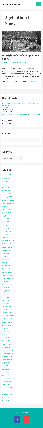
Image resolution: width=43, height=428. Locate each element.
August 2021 (6, 363)
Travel (6, 119)
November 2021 (7, 353)
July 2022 (5, 328)
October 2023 (7, 281)
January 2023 (7, 310)
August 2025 (6, 213)
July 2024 (5, 253)
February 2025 (7, 231)
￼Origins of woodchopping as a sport (20, 57)
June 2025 (6, 219)
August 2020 (6, 400)
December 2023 (8, 275)
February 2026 (7, 194)
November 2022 (8, 316)
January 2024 (7, 272)
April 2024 (5, 263)
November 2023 (8, 278)
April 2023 (5, 300)
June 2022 (6, 331)
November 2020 (8, 391)
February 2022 (7, 344)
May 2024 (5, 259)
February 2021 (7, 382)
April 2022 (5, 338)
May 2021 (5, 372)
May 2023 (5, 297)
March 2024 (6, 266)
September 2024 (8, 247)
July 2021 (5, 366)
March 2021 (6, 378)
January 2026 (7, 197)
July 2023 (5, 291)
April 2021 (5, 375)
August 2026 (6, 175)
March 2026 (6, 191)
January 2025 (7, 234)
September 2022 (8, 322)
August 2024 (6, 250)
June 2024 (6, 256)
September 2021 (8, 360)
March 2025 (6, 228)
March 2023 (6, 303)
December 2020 (8, 388)
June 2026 (6, 181)
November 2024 (8, 241)
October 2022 (7, 319)
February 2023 (7, 306)
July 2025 (5, 216)
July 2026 (5, 178)
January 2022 (7, 347)
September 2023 (8, 284)
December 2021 (7, 350)
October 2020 (7, 394)
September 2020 (8, 397)
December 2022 (8, 313)
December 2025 (8, 200)
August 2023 (6, 288)
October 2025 (7, 206)
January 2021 (6, 385)
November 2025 (8, 203)
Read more (35, 81)
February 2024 (7, 269)
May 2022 (5, 335)
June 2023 (6, 294)
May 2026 (5, 184)
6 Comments (22, 62)
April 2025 (5, 225)
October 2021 (7, 356)
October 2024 (7, 244)
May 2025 (5, 222)
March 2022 (6, 341)
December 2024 (8, 238)
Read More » (6, 86)
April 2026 (5, 187)
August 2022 (6, 325)
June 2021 (5, 369)
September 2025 (8, 209)
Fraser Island (8, 107)
